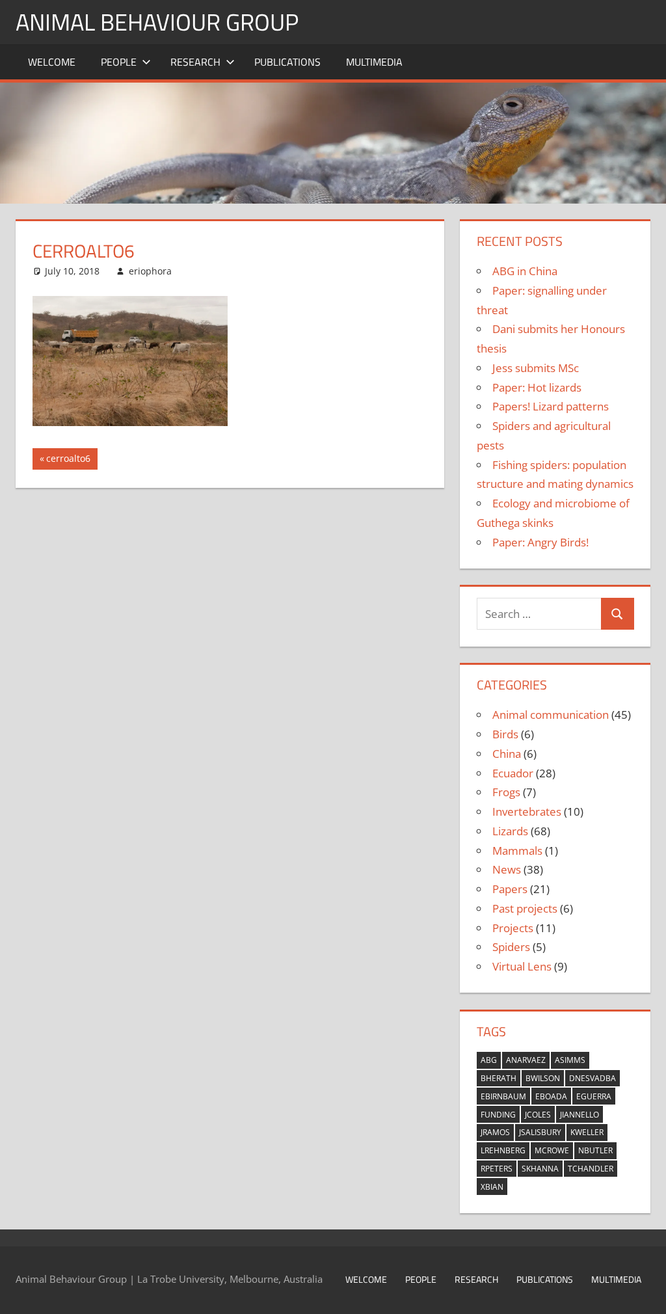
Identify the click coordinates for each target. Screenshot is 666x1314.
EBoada (551, 1096)
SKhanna (540, 1168)
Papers (509, 888)
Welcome (51, 62)
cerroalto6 (68, 460)
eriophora (150, 271)
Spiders (511, 946)
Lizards (510, 831)
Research (195, 62)
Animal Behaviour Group (157, 22)
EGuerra (593, 1096)
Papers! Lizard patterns (550, 406)
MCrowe (552, 1150)
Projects (512, 927)
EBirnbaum (503, 1096)
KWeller (587, 1132)
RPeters (497, 1168)
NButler (595, 1150)
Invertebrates (526, 811)
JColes (538, 1114)
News (506, 869)
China (506, 753)
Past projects (524, 908)
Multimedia (374, 62)
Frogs (506, 791)
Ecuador (512, 773)
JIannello (579, 1114)
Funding (498, 1114)
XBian (492, 1186)
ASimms (570, 1060)
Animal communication (550, 714)
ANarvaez (526, 1060)
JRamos (495, 1132)
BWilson (543, 1078)
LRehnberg (503, 1150)
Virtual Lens (522, 966)
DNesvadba (592, 1078)
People (119, 62)
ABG (489, 1060)
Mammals (517, 850)
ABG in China (524, 270)
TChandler (590, 1168)
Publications (287, 62)
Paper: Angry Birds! (540, 542)
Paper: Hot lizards (536, 387)
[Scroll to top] (645, 1293)
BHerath (498, 1078)
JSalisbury (540, 1132)
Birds (505, 734)
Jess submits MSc (535, 367)
